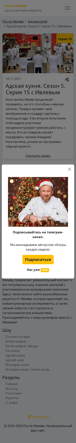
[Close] (69, 169)
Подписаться (38, 259)
